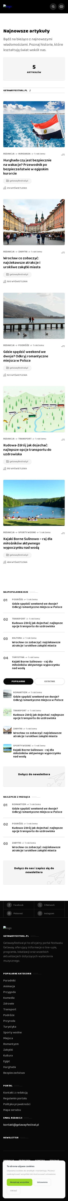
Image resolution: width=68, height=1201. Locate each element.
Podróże (23, 345)
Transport (25, 439)
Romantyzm (20, 692)
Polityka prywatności (16, 1104)
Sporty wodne (27, 532)
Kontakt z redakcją (15, 1092)
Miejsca (8, 1038)
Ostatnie (49, 681)
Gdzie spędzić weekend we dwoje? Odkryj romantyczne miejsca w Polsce (25, 356)
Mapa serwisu (12, 1110)
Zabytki (22, 252)
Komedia (9, 998)
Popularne (18, 681)
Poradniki (9, 980)
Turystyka (18, 657)
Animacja (9, 986)
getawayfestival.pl (15, 90)
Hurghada (24, 154)
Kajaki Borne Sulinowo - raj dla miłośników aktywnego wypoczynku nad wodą (36, 665)
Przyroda (9, 1021)
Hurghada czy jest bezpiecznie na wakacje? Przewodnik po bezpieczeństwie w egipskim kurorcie (27, 167)
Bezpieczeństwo (14, 1073)
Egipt (6, 1061)
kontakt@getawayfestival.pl (21, 1125)
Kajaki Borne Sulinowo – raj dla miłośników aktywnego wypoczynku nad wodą (27, 543)
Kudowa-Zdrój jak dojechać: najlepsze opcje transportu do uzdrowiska (27, 449)
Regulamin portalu (15, 1098)
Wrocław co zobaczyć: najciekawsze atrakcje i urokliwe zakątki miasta (21, 262)
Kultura (17, 638)
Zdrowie (8, 1003)
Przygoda (9, 992)
